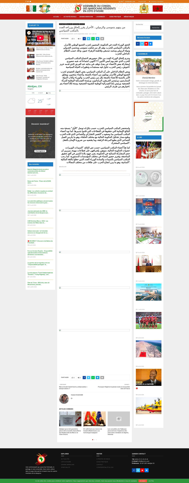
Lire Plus (151, 481)
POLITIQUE (76, 24)
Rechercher (139, 24)
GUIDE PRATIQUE (115, 17)
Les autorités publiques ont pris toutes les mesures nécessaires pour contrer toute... (148, 277)
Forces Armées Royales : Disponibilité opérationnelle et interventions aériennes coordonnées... (40, 252)
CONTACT (99, 464)
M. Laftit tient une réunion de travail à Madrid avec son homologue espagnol (92, 430)
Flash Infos (69, 24)
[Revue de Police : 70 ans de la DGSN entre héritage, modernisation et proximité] (148, 206)
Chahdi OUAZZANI (67, 34)
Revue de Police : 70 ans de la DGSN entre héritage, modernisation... (147, 220)
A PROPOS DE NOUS (103, 459)
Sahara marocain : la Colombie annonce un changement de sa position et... (147, 362)
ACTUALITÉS (62, 24)
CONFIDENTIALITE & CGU (104, 467)
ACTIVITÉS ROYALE (70, 17)
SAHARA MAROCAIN (86, 17)
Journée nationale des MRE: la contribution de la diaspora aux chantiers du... (147, 305)
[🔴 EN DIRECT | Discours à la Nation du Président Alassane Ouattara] (148, 377)
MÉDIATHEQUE (129, 17)
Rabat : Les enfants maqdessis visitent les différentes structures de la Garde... (147, 248)
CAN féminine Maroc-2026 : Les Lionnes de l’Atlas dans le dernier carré (148, 333)
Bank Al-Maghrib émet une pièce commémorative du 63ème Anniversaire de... (38, 171)
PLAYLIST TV (34, 25)
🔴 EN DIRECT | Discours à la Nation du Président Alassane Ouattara (147, 390)
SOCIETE (82, 24)
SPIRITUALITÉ (65, 467)
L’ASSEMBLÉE (100, 17)
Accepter (143, 481)
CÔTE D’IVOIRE (66, 462)
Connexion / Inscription (156, 1)
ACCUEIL (56, 17)
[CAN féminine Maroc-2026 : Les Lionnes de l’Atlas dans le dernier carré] (148, 320)
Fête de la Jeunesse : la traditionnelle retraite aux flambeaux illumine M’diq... (145, 163)
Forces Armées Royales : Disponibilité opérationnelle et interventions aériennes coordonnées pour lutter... (147, 420)
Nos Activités (34, 164)
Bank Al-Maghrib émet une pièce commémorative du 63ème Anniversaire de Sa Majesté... (148, 191)
